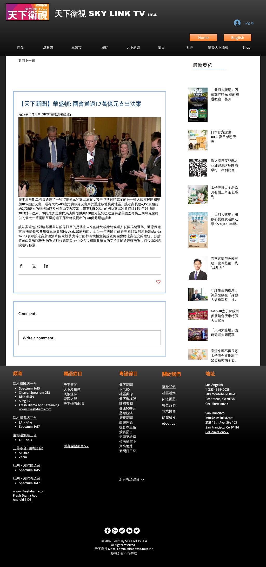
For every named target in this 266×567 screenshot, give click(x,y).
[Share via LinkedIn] (46, 265)
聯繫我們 (169, 405)
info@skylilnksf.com (219, 418)
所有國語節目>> (76, 446)
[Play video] (89, 157)
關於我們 (169, 387)
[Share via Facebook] (20, 265)
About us (168, 423)
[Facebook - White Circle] (107, 531)
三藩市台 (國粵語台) (28, 448)
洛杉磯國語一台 (25, 383)
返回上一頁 (26, 60)
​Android (18, 499)
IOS (29, 499)
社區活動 (169, 393)
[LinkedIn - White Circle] (129, 531)
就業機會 (169, 411)
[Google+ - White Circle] (115, 531)
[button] (161, 47)
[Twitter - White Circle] (137, 531)
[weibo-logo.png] (122, 531)
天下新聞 (70, 385)
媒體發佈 (169, 417)
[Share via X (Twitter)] (33, 265)
